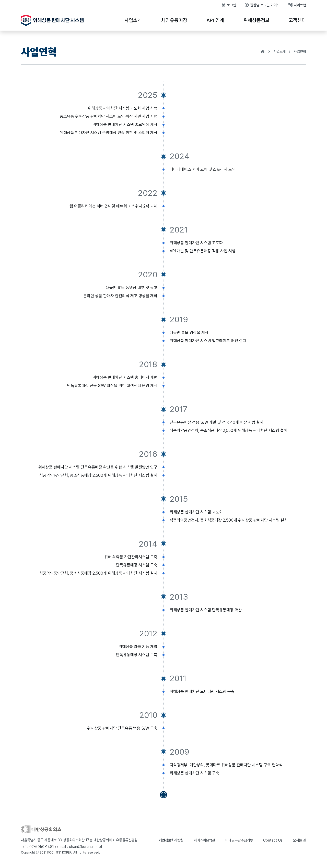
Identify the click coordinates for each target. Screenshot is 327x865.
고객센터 (297, 20)
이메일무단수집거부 (239, 840)
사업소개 (133, 20)
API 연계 (215, 20)
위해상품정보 (256, 20)
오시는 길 (299, 840)
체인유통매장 (174, 20)
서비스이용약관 (204, 840)
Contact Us (273, 840)
